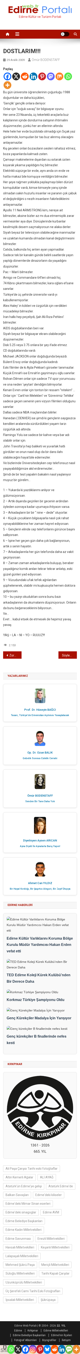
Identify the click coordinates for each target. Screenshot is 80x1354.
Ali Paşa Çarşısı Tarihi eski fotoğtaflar (32, 1168)
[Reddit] (25, 76)
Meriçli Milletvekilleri (55, 1265)
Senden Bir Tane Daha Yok (40, 801)
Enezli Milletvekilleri (51, 1238)
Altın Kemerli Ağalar (19, 1177)
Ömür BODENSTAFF (46, 60)
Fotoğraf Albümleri (25, 1340)
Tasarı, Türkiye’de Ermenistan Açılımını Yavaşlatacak (40, 715)
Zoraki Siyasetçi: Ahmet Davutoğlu (15, 655)
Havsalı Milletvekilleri (20, 1247)
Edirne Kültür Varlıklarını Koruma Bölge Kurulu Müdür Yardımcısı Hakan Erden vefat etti (40, 945)
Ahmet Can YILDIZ (40, 883)
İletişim (66, 1340)
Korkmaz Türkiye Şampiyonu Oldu (35, 1000)
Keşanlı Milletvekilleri (55, 1247)
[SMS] (69, 1349)
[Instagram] (32, 1349)
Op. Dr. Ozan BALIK (40, 752)
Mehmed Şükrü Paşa (20, 1265)
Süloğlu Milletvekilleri (20, 1273)
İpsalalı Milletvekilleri (20, 1300)
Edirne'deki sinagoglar (21, 1212)
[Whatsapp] (68, 76)
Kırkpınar (33, 1330)
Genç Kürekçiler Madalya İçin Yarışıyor (39, 1018)
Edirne (18, 1330)
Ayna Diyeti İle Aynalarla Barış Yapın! (40, 846)
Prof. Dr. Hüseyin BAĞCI (40, 709)
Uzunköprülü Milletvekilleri (24, 1282)
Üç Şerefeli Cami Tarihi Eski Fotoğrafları (33, 1291)
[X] (16, 76)
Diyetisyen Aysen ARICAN (40, 840)
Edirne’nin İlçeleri (61, 1335)
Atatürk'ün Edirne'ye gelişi (24, 1186)
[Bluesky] (47, 1349)
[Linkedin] (33, 76)
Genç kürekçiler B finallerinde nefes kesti (36, 1039)
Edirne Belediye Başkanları (24, 1221)
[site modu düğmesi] (64, 34)
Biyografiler (49, 1340)
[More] (7, 85)
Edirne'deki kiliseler (48, 1195)
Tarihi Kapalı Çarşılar (55, 1273)
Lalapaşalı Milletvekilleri (22, 1256)
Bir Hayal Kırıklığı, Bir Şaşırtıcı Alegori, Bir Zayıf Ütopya (40, 888)
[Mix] (59, 76)
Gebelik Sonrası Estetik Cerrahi (40, 758)
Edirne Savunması (18, 1238)
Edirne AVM (51, 1212)
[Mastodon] (51, 76)
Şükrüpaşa (48, 1300)
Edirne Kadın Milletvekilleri (24, 1229)
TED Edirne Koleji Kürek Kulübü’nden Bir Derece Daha (38, 978)
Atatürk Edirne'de (60, 1186)
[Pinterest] (42, 76)
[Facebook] (7, 76)
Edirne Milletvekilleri (56, 1330)
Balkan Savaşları (17, 1195)
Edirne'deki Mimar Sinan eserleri (28, 1203)
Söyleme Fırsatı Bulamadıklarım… (69, 655)
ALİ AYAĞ (47, 1177)
